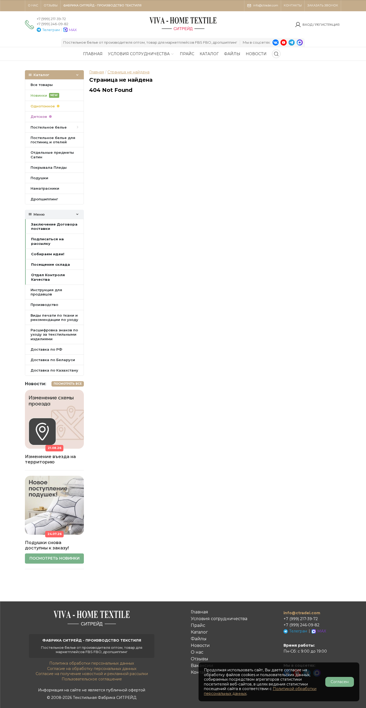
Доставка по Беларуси (53, 360)
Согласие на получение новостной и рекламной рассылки (92, 673)
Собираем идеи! (47, 254)
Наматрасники (45, 188)
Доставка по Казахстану (54, 370)
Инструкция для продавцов (46, 292)
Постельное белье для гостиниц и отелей (53, 140)
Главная (96, 72)
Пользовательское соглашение (92, 679)
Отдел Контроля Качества (48, 277)
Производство (44, 304)
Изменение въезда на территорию (50, 459)
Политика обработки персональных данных (91, 663)
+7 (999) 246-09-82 (52, 24)
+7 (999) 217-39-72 (51, 19)
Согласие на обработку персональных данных (91, 668)
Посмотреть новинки (54, 558)
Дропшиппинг (44, 199)
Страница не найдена (128, 72)
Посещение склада (50, 264)
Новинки (44, 95)
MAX (73, 30)
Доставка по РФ (46, 349)
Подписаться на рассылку (47, 241)
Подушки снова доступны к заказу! (47, 545)
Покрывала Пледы (49, 167)
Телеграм (51, 30)
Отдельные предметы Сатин (52, 154)
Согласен (340, 681)
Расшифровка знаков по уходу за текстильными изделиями (54, 334)
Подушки (39, 178)
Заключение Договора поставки (54, 226)
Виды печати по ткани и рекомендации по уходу (54, 317)
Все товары (42, 85)
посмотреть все (68, 383)
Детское (39, 116)
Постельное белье (49, 127)
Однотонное (43, 106)
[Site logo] (183, 30)
